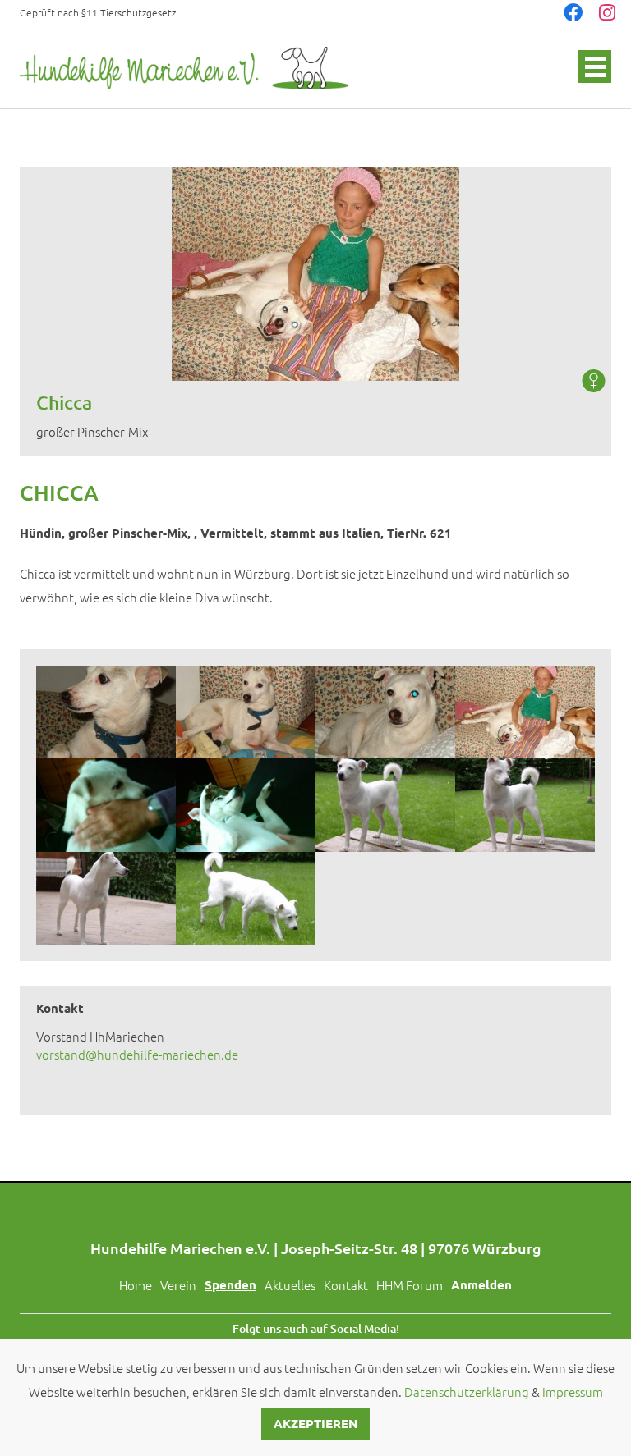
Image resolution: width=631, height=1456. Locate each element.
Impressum (572, 1391)
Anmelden (481, 1284)
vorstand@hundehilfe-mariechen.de (137, 1054)
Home (135, 1284)
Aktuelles (290, 1284)
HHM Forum (409, 1284)
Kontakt (346, 1284)
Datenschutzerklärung (466, 1391)
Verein (178, 1284)
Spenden (230, 1284)
